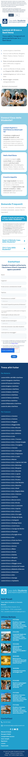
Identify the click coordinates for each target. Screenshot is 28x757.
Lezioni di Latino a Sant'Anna (9, 406)
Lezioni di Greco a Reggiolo (9, 422)
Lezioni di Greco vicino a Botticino (11, 433)
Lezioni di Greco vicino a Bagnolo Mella (12, 491)
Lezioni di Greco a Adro (8, 575)
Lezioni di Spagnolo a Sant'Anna (10, 380)
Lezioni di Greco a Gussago (9, 578)
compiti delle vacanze (7, 736)
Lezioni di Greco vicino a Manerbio (11, 485)
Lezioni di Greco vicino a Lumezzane (12, 505)
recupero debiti (6, 734)
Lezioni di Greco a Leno (8, 436)
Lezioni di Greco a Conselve (9, 416)
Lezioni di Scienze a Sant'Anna (10, 389)
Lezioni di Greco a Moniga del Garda (11, 517)
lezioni (3, 743)
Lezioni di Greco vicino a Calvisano (11, 494)
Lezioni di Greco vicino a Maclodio (11, 471)
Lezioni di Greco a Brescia (8, 560)
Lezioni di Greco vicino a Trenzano (11, 439)
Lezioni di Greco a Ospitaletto (10, 580)
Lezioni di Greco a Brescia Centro (11, 500)
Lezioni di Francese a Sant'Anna (10, 383)
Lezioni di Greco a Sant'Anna (9, 395)
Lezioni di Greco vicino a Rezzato (11, 427)
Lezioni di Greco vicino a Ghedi (10, 488)
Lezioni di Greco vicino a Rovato (10, 502)
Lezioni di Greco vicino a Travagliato (11, 445)
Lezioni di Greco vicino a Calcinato (11, 430)
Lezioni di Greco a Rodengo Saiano (11, 523)
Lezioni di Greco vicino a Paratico (11, 479)
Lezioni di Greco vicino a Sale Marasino (12, 482)
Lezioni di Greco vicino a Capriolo (11, 508)
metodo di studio (6, 732)
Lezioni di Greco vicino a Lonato (10, 456)
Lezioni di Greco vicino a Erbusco (11, 511)
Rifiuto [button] (17, 15)
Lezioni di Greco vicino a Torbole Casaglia (13, 442)
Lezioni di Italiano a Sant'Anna (9, 392)
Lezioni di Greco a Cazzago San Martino (12, 528)
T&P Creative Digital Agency (16, 755)
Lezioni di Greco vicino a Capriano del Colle (14, 462)
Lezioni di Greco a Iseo (7, 537)
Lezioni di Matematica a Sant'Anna (11, 403)
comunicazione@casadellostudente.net (13, 725)
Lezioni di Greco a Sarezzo (9, 546)
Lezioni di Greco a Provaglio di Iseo (11, 534)
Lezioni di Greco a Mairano (9, 459)
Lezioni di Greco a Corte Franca (10, 526)
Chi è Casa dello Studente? (9, 248)
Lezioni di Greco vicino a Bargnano (11, 468)
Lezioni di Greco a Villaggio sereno (11, 563)
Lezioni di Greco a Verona (8, 552)
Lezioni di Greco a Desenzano (10, 572)
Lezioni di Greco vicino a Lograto (10, 474)
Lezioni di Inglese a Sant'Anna (9, 386)
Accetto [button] (11, 15)
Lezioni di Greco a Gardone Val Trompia (12, 566)
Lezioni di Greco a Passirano (9, 531)
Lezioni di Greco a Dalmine (9, 554)
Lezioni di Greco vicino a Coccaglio (11, 514)
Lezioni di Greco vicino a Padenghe (11, 450)
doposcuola (4, 745)
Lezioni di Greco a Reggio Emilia (10, 424)
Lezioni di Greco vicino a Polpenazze (12, 453)
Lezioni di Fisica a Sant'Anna (9, 400)
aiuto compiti (5, 739)
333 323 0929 (6, 722)
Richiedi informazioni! (9, 86)
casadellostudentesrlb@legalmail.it (14, 611)
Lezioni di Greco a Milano (8, 549)
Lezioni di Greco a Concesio (9, 448)
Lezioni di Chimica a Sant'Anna (10, 397)
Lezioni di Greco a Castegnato (10, 520)
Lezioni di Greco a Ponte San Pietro (11, 540)
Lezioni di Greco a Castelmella (10, 543)
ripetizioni (4, 741)
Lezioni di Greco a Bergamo (9, 557)
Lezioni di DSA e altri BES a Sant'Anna (12, 377)
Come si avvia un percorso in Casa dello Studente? (13, 218)
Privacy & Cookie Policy (16, 753)
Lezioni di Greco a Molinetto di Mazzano (12, 569)
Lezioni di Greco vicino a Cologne (11, 476)
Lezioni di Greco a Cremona (9, 419)
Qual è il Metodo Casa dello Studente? (11, 241)
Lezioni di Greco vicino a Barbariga (11, 465)
